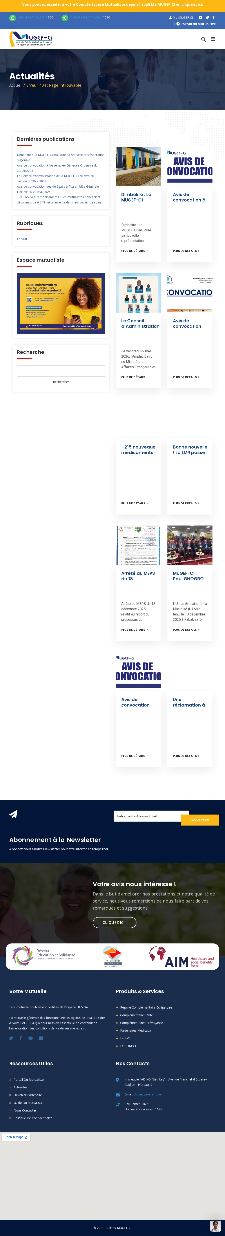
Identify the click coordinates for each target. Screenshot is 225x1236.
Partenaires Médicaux (135, 1030)
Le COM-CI (128, 1046)
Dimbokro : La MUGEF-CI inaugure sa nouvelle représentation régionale (138, 197)
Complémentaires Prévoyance (141, 1023)
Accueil (15, 85)
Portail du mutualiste (29, 1079)
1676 (35, 17)
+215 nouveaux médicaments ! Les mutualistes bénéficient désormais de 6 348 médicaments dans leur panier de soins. (138, 449)
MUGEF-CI (124, 1228)
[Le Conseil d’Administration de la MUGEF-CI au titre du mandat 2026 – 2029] (138, 293)
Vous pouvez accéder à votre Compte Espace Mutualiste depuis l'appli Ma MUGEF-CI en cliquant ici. (112, 4)
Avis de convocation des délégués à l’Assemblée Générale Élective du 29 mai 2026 (189, 323)
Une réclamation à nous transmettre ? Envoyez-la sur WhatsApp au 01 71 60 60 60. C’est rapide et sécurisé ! (190, 702)
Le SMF (22, 239)
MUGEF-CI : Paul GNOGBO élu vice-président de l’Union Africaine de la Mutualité (190, 576)
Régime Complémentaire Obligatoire (146, 1007)
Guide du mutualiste (28, 1102)
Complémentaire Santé (136, 1015)
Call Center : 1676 (137, 1104)
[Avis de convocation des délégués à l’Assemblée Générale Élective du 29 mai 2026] (189, 293)
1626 (90, 17)
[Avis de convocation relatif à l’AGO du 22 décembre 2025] (138, 671)
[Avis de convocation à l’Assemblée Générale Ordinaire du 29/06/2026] (189, 166)
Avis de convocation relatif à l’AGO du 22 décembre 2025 (137, 702)
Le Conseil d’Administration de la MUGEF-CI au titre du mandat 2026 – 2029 (140, 323)
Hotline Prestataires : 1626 (143, 1109)
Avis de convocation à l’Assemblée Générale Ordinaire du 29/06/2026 (190, 197)
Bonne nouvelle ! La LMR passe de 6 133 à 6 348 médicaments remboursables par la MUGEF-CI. (190, 449)
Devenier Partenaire (28, 1095)
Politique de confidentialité (33, 1118)
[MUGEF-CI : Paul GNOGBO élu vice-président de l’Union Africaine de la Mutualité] (189, 545)
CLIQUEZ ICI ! (115, 922)
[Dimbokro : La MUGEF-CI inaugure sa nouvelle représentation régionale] (138, 166)
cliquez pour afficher (148, 1094)
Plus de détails (133, 251)
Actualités (20, 1087)
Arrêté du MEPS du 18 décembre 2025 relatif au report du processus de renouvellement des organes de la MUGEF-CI (139, 576)
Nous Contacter (25, 1110)
